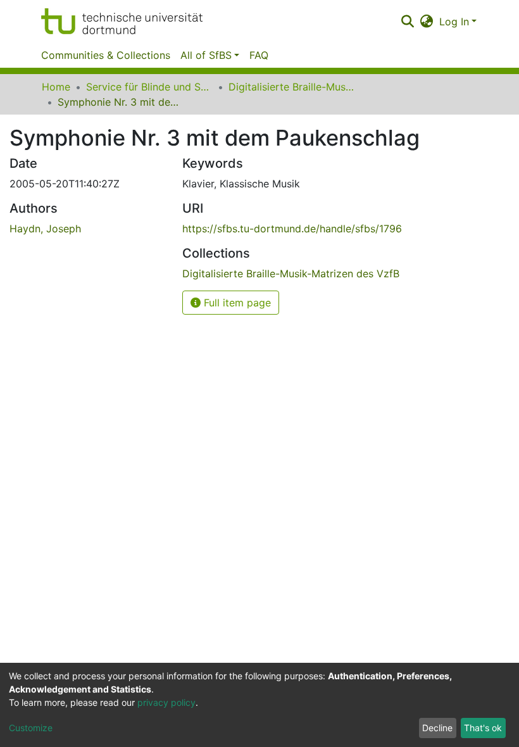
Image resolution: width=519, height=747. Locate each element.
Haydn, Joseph (45, 228)
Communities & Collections (105, 55)
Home (56, 86)
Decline (437, 727)
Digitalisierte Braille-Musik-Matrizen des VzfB (291, 86)
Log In (454, 21)
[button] (427, 21)
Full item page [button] (236, 302)
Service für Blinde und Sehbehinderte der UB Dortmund (149, 86)
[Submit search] (407, 21)
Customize (31, 727)
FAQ (258, 55)
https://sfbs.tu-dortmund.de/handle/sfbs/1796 (292, 228)
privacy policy (166, 702)
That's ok (483, 727)
